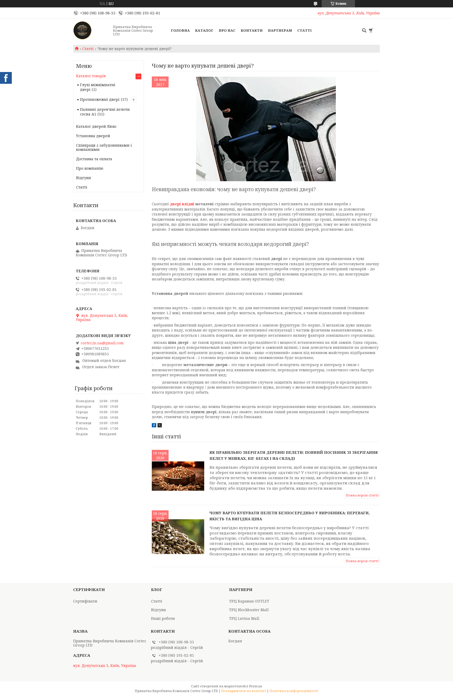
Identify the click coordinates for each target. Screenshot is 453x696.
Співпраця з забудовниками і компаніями (104, 147)
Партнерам (280, 30)
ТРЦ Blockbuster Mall (249, 609)
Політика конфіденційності (293, 691)
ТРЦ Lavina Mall (244, 618)
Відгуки (83, 177)
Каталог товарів (91, 75)
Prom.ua (255, 686)
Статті (304, 30)
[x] (160, 425)
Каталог (204, 30)
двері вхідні (182, 203)
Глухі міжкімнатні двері (97, 87)
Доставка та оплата (94, 158)
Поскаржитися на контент (243, 691)
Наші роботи (163, 618)
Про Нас (227, 30)
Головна (180, 30)
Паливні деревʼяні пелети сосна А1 (105, 112)
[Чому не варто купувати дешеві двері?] (266, 128)
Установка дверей (93, 135)
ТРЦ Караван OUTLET (249, 601)
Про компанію (89, 168)
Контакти (252, 30)
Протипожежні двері (100, 99)
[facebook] (154, 425)
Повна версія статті (362, 495)
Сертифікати (85, 601)
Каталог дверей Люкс (96, 126)
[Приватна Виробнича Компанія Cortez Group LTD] (91, 30)
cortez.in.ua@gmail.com (102, 343)
